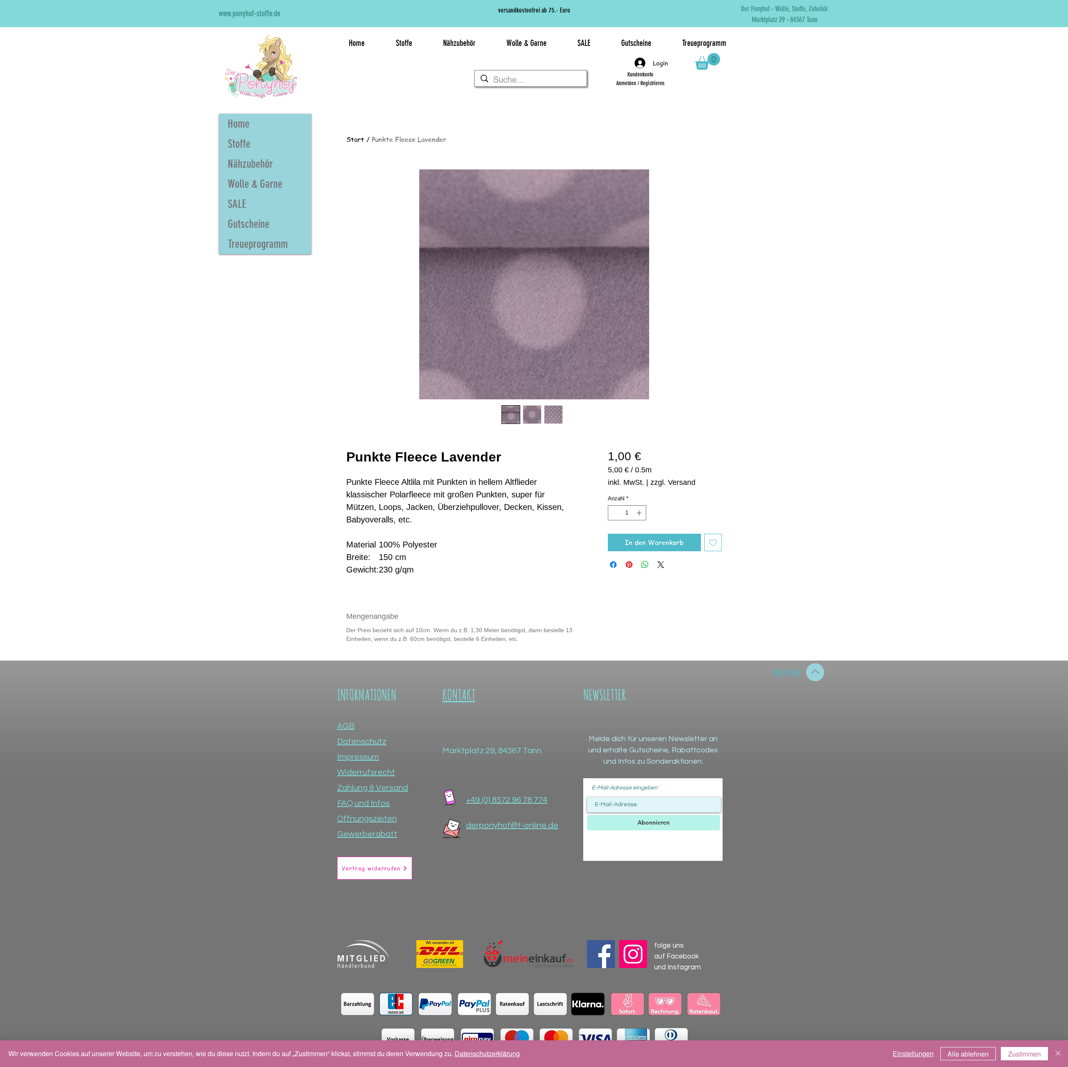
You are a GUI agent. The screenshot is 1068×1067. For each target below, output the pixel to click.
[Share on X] (661, 565)
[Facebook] (601, 954)
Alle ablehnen (968, 1054)
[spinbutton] (627, 513)
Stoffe (239, 144)
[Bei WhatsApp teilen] (645, 565)
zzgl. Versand (672, 482)
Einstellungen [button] (913, 1053)
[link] (707, 61)
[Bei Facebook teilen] (613, 565)
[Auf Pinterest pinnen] (629, 565)
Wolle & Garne (255, 184)
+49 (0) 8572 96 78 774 (506, 800)
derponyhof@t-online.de (512, 825)
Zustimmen (1024, 1054)
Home (238, 124)
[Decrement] (614, 513)
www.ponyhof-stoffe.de (249, 13)
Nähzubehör (250, 164)
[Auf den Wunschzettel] (713, 542)
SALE (237, 204)
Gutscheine (249, 224)
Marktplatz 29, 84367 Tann (492, 751)
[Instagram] (633, 954)
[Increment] (640, 513)
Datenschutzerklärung (487, 1053)
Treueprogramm (258, 244)
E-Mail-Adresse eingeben (624, 788)
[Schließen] (1058, 1053)
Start (355, 139)
